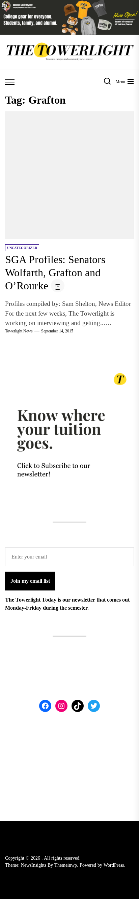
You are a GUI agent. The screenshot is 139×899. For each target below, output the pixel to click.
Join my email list (30, 581)
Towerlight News (19, 331)
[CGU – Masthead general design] (69, 4)
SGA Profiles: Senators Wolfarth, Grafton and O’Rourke (55, 272)
